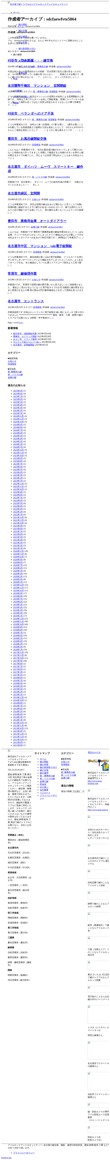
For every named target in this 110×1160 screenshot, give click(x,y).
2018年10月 (18, 624)
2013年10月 (18, 728)
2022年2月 (18, 512)
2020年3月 (18, 576)
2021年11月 (18, 520)
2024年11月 (18, 419)
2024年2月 (18, 444)
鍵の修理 (44, 773)
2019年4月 (18, 607)
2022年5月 (18, 503)
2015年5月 (18, 689)
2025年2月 (18, 410)
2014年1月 (18, 720)
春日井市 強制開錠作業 (25, 333)
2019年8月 (18, 596)
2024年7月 (18, 430)
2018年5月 (18, 638)
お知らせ (36, 199)
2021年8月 (18, 528)
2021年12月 (18, 517)
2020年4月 (18, 573)
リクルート (45, 793)
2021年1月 (18, 548)
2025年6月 (18, 399)
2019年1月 (18, 616)
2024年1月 (18, 447)
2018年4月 (18, 641)
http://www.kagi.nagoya (98, 810)
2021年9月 (18, 526)
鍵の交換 (44, 770)
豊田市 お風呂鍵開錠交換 (27, 138)
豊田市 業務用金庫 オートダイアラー (37, 221)
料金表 (43, 784)
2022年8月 (18, 495)
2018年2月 (18, 647)
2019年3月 (18, 610)
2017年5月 (18, 672)
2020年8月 (18, 562)
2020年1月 (18, 582)
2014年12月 (18, 697)
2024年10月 (18, 422)
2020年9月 (18, 559)
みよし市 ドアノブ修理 (25, 339)
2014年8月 (18, 703)
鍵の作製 (44, 764)
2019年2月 (18, 613)
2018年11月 (18, 621)
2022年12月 (18, 483)
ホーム (20, 26)
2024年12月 (18, 416)
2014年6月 (18, 709)
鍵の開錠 (44, 762)
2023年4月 (18, 472)
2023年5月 (18, 469)
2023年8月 (18, 461)
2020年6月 (18, 568)
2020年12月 (18, 551)
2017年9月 (18, 661)
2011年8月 (18, 745)
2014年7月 (18, 706)
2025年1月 (18, 413)
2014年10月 (18, 700)
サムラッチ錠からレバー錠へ (27, 342)
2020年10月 (18, 557)
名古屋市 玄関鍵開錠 (24, 345)
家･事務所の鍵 (15, 372)
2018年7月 (18, 633)
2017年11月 (18, 655)
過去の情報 (66, 791)
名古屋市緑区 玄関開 (24, 193)
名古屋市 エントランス (26, 301)
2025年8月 (18, 393)
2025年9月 (18, 391)
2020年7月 (18, 565)
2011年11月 (18, 737)
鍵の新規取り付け (48, 767)
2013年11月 (18, 725)
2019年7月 (18, 599)
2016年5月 (18, 686)
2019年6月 (18, 602)
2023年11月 (18, 453)
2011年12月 (18, 734)
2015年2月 (18, 692)
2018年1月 (18, 649)
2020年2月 (18, 579)
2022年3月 (18, 509)
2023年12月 (18, 450)
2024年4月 (18, 438)
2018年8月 (18, 630)
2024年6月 (18, 433)
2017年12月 (18, 652)
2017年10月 (18, 658)
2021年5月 (18, 537)
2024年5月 (18, 436)
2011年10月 (18, 739)
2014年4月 (18, 714)
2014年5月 (18, 711)
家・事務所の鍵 (40, 66)
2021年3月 (18, 543)
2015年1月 (18, 694)
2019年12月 (18, 585)
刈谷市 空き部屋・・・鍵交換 (30, 60)
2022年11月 (18, 486)
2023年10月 (18, 455)
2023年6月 (18, 467)
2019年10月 (18, 590)
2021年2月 (18, 545)
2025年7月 (18, 396)
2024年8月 (18, 427)
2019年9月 (18, 593)
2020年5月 (18, 571)
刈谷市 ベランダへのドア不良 (31, 113)
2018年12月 (18, 619)
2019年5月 (18, 604)
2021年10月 (18, 523)
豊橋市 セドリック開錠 (25, 336)
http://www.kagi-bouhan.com (95, 782)
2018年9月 (18, 627)
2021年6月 (18, 534)
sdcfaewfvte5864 (64, 66)
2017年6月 (18, 669)
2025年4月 (18, 405)
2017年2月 (18, 675)
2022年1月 (18, 514)
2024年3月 (18, 441)
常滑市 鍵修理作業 (22, 273)
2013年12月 (18, 723)
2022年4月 (18, 506)
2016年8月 (18, 678)
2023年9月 (18, 458)
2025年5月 (18, 402)
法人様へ (44, 787)
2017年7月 (18, 666)
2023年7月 (18, 464)
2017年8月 (18, 664)
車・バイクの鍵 (39, 177)
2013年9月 (18, 731)
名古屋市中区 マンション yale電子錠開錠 (40, 246)
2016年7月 (18, 680)
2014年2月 (18, 717)
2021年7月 (18, 531)
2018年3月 (18, 644)
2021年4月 (18, 540)
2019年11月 (18, 588)
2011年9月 (18, 742)
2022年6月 (18, 500)
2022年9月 (18, 492)
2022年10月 (18, 489)
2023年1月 (18, 481)
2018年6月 (18, 635)
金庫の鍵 (35, 227)
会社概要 (44, 790)
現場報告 (53, 91)
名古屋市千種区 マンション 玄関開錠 (37, 85)
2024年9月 (18, 424)
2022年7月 (18, 498)
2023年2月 (18, 478)
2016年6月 (18, 683)
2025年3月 (18, 408)
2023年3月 (18, 475)
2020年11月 (18, 554)
